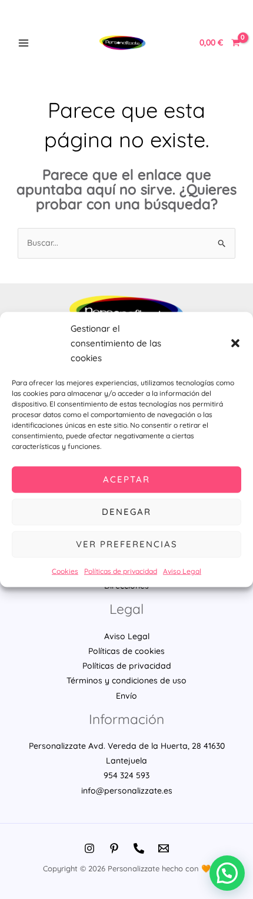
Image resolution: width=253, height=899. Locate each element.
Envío (126, 695)
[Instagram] (89, 848)
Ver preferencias (127, 544)
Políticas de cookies (126, 651)
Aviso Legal (182, 570)
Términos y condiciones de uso (126, 680)
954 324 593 (126, 775)
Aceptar (126, 479)
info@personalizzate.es (126, 790)
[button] (235, 343)
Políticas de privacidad (120, 570)
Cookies (65, 570)
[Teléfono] (139, 848)
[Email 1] (163, 848)
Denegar (126, 511)
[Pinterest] (114, 848)
